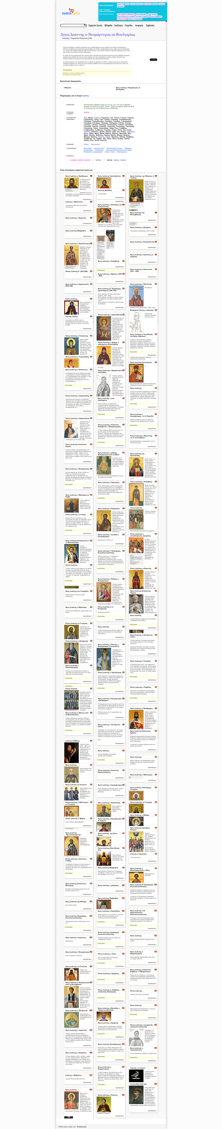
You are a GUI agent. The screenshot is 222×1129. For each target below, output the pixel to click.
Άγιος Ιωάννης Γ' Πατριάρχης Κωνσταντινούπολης (109, 552)
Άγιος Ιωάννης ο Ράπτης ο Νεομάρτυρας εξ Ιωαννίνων (108, 645)
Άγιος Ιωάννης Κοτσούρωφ (141, 362)
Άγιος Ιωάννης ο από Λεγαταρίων (106, 399)
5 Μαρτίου (67, 88)
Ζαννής (102, 132)
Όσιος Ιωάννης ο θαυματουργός (104, 1068)
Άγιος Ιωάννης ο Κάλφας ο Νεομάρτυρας (108, 580)
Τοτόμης (120, 138)
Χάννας (127, 138)
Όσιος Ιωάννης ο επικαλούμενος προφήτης (140, 535)
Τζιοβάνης (130, 137)
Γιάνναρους (113, 123)
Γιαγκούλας (105, 118)
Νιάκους (108, 133)
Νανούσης (123, 133)
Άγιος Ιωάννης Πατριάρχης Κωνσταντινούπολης (75, 917)
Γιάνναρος (104, 123)
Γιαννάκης (114, 119)
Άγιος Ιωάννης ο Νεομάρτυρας (77, 469)
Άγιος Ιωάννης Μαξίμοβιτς (75, 231)
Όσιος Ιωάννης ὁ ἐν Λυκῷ (75, 514)
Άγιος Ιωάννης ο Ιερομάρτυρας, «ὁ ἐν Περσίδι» (142, 415)
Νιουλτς (92, 135)
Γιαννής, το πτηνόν (137, 1068)
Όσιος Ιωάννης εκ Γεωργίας (76, 623)
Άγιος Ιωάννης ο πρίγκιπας (76, 1030)
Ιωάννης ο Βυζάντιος (73, 1075)
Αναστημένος (122, 152)
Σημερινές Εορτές (95, 25)
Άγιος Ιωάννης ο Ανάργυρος (109, 508)
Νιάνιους (115, 133)
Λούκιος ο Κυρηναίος (135, 19)
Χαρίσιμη (162, 4)
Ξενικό (86, 144)
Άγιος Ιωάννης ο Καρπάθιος (109, 911)
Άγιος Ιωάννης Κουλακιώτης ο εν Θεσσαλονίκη (77, 541)
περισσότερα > (119, 197)
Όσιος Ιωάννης (71, 299)
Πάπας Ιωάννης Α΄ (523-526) (76, 271)
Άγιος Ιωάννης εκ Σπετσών (76, 785)
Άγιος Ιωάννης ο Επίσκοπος (76, 370)
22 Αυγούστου (108, 5)
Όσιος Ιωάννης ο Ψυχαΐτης (140, 687)
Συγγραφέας (88, 150)
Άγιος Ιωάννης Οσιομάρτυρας (109, 1044)
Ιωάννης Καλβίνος (72, 741)
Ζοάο (114, 132)
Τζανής (107, 137)
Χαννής (86, 140)
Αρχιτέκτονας (99, 148)
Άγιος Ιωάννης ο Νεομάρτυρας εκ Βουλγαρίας (97, 34)
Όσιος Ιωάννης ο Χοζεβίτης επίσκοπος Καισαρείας (108, 991)
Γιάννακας (87, 121)
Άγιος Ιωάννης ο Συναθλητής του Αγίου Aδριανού (141, 335)
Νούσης (120, 135)
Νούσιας (87, 137)
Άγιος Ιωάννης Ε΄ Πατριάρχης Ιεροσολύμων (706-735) (109, 289)
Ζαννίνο (108, 132)
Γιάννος (121, 125)
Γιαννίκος (87, 125)
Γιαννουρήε (130, 126)
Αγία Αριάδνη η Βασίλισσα (126, 14)
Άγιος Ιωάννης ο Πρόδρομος (76, 176)
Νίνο (129, 133)
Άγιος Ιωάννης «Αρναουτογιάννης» (73, 834)
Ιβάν (118, 132)
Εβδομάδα (108, 25)
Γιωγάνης (107, 130)
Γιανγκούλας (88, 119)
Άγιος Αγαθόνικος (123, 4)
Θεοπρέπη (147, 4)
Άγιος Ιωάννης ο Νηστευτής (141, 284)
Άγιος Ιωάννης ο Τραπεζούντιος (136, 1049)
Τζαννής (122, 137)
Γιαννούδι (87, 126)
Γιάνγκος (130, 118)
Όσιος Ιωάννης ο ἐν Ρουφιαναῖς (105, 608)
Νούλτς (113, 135)
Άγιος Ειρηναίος (141, 14)
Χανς (92, 140)
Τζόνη (109, 138)
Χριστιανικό (95, 144)
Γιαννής (121, 123)
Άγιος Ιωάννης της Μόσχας (75, 901)
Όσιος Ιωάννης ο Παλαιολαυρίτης (72, 666)
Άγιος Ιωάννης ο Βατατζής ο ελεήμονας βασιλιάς (109, 1009)
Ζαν (124, 130)
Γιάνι (101, 119)
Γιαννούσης (88, 128)
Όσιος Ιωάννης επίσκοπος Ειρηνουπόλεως (108, 771)
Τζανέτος (101, 137)
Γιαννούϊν (102, 126)
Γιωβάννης (99, 130)
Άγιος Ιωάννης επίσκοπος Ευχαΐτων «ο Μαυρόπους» (140, 970)
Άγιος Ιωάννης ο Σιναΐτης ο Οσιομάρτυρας (108, 535)
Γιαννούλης (111, 126)
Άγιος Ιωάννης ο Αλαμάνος (76, 1053)
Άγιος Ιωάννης (136, 388)
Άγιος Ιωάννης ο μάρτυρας (108, 885)
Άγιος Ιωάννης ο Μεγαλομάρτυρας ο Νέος (140, 869)
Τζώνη (114, 138)
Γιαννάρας (96, 123)
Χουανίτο (103, 140)
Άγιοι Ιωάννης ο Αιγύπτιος (75, 937)
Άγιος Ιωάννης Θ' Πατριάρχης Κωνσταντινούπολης (141, 885)
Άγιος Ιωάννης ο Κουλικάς (140, 661)
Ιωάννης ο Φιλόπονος (74, 202)
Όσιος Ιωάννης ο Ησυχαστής (76, 641)
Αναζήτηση (118, 25)
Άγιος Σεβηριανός (156, 16)
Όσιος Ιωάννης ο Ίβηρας (75, 818)
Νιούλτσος (99, 135)
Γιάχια (111, 128)
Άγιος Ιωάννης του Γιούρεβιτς (77, 591)
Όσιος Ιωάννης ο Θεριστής (140, 568)
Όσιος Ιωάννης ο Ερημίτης (108, 973)
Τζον (104, 138)
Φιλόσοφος (99, 150)
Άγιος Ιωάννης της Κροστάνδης (137, 454)
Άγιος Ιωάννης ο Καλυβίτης (108, 261)
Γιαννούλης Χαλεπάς (138, 1084)
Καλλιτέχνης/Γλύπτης (114, 148)
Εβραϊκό (128, 148)
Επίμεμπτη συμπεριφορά (93, 152)
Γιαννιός (123, 118)
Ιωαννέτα (87, 160)
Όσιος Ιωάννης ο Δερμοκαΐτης (77, 396)
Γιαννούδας (129, 125)
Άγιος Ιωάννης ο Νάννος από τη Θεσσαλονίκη (76, 714)
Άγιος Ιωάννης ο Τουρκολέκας (77, 357)
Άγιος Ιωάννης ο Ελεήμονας (76, 1010)
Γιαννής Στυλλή (71, 316)
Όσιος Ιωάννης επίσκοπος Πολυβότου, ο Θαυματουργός (109, 426)
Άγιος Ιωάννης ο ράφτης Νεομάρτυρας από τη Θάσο (108, 454)
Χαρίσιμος (120, 6)
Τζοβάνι (99, 138)
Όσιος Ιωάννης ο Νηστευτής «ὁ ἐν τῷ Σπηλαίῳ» (141, 437)
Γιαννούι (95, 126)
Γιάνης (96, 119)
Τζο (94, 138)
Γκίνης (120, 130)
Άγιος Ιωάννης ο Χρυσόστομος (77, 243)
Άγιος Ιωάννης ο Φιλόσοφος (141, 775)
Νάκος (91, 133)
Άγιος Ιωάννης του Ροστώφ (76, 966)
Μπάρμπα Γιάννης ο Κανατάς (142, 310)
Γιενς (116, 128)
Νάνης (102, 133)
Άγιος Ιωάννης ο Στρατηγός (108, 482)
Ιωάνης (123, 132)
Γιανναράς (87, 123)
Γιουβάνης (123, 128)
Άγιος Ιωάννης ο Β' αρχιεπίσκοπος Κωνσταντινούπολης (138, 912)
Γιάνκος (107, 119)
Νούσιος (126, 135)
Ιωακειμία (74, 160)
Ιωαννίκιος (131, 132)
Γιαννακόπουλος (125, 119)
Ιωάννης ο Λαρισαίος (138, 854)
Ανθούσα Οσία (122, 19)
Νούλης (107, 135)
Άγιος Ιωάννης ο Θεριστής (75, 218)
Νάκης (86, 133)
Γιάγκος (97, 118)
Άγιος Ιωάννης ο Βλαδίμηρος (141, 708)
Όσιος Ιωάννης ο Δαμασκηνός (77, 418)
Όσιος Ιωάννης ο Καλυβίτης (141, 482)
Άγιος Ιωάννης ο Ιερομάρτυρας (110, 785)
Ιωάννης (65, 38)
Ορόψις (155, 4)
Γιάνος (95, 128)
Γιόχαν (114, 130)
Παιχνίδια (128, 25)
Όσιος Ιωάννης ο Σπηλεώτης (76, 336)
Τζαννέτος (115, 137)
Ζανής (129, 130)
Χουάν (97, 140)
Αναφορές (139, 25)
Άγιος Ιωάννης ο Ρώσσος (108, 1095)
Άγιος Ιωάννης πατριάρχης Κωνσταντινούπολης (108, 933)
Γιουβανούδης (89, 130)
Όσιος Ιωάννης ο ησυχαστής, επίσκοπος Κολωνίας (141, 1026)
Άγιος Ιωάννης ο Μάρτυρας (76, 607)
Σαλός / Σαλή (109, 152)
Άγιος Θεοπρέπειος (136, 4)
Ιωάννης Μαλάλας (105, 190)
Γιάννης (128, 123)
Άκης (85, 118)
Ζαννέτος (87, 132)
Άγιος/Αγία (88, 148)
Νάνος (86, 135)
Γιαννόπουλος (112, 125)
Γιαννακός (108, 121)
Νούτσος (94, 137)
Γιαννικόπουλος (98, 121)
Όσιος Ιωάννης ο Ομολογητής (110, 672)
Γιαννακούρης (126, 121)
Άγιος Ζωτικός (152, 14)
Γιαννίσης (102, 125)
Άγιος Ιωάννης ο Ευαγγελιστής (142, 242)
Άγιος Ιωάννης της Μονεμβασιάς (137, 213)
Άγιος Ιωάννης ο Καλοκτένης (109, 803)
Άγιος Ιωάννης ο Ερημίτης (108, 1023)
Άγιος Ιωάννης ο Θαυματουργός (136, 952)
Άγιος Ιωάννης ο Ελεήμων (140, 227)
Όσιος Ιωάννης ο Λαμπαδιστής (110, 315)
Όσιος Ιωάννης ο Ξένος (107, 954)
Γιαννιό (116, 118)
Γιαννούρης (120, 126)
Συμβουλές (150, 25)
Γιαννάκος (116, 121)
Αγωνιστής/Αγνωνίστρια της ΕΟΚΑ (119, 150)
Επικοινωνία (81, 1127)
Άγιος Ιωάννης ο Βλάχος (139, 815)
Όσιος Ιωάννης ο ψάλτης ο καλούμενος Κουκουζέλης (108, 343)
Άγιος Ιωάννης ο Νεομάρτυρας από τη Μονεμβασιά (77, 983)
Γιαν (111, 118)
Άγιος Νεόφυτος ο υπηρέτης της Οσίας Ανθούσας (133, 16)
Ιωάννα (86, 112)
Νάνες (97, 133)
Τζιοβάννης (88, 138)
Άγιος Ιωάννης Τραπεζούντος (109, 176)
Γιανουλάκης (103, 128)
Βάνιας (90, 118)
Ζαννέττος (95, 132)
